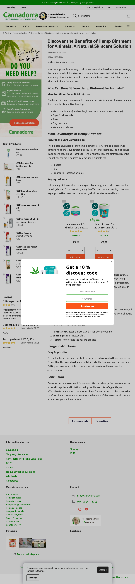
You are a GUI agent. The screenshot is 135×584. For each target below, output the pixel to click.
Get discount (87, 305)
